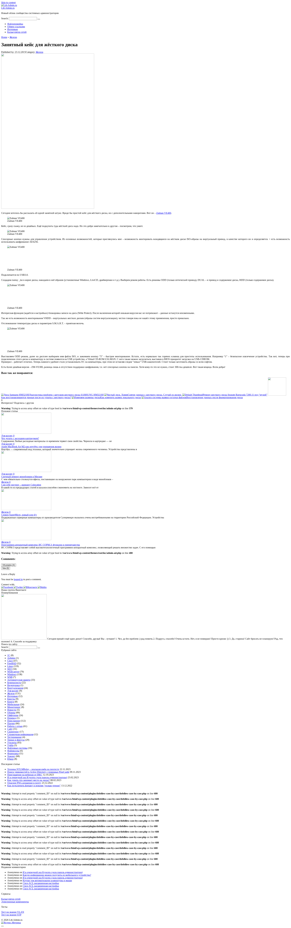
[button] (7, 587)
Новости (11, 710)
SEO (9, 669)
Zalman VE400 (163, 213)
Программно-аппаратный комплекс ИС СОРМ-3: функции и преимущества (40, 544)
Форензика (13, 753)
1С (8, 655)
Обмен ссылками (16, 26)
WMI (9, 677)
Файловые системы (17, 748)
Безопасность (14, 682)
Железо (39, 52)
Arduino (11, 658)
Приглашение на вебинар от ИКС (24, 774)
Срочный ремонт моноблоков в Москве (21, 476)
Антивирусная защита (18, 680)
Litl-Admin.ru (8, 8)
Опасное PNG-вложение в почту (24, 783)
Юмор (10, 759)
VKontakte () (8, 565)
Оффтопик (12, 715)
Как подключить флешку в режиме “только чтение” (34, 785)
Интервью (12, 29)
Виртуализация (15, 688)
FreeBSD (11, 663)
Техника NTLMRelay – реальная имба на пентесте (33, 769)
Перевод (11, 718)
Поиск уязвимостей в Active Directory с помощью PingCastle (38, 772)
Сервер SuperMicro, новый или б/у (19, 514)
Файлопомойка (15, 24)
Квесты (11, 699)
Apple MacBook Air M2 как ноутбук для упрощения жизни (31, 446)
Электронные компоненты (15, 901)
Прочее (11, 723)
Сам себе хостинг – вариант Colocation (21, 484)
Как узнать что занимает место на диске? (28, 780)
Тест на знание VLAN (12, 912)
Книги (10, 701)
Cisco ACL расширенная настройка (41, 883)
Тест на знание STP (11, 914)
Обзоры (11, 712)
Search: (5, 18)
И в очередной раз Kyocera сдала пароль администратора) (37, 777)
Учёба (10, 745)
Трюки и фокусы (16, 740)
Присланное (13, 720)
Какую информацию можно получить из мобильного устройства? (57, 875)
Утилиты (12, 742)
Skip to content (8, 2)
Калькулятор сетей (17, 32)
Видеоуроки (13, 685)
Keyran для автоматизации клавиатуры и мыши (47, 880)
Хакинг (11, 756)
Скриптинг (13, 731)
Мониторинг (14, 707)
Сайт (9, 729)
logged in (18, 579)
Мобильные (13, 704)
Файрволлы (13, 750)
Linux (10, 666)
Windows (11, 674)
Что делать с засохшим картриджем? (20, 438)
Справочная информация (20, 734)
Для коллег (13, 690)
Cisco (10, 660)
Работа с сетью (15, 726)
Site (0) (5, 568)
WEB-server (13, 671)
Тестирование (14, 737)
